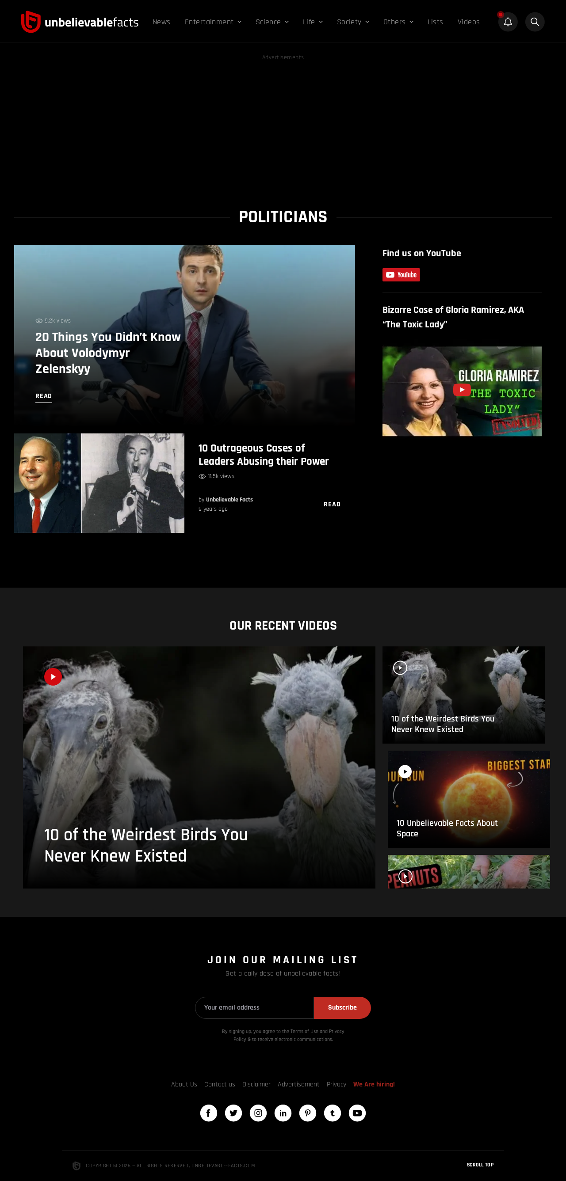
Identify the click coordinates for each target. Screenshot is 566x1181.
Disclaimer (256, 1084)
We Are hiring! (374, 1084)
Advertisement (299, 1084)
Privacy (336, 1084)
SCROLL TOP (480, 1165)
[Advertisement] (283, 124)
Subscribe (342, 1007)
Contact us (219, 1084)
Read (332, 504)
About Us (184, 1084)
